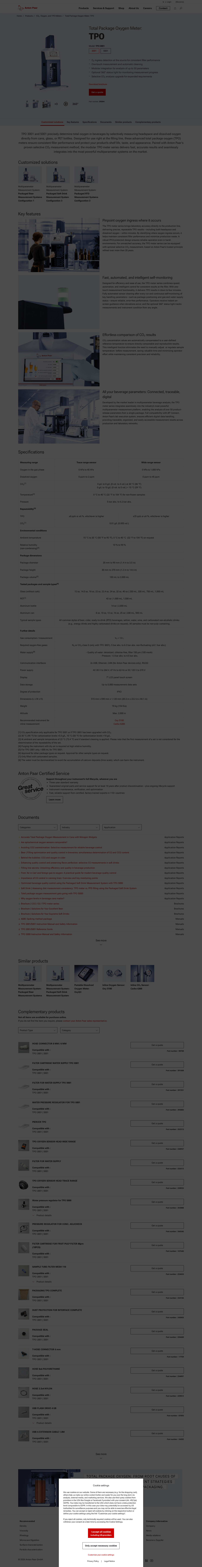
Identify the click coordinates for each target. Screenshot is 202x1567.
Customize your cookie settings (101, 1555)
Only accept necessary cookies (101, 1545)
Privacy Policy (93, 1561)
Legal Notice (109, 1561)
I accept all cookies (101, 1533)
